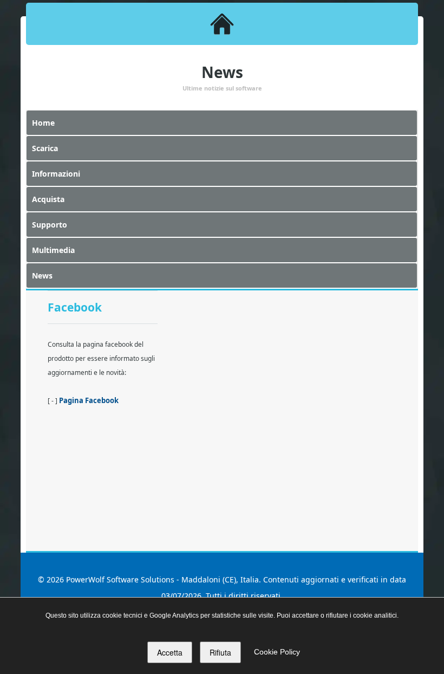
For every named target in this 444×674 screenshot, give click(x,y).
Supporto (49, 224)
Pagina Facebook (89, 400)
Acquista (48, 199)
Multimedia (53, 250)
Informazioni (56, 173)
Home (43, 123)
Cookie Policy (277, 651)
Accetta (169, 652)
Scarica (45, 148)
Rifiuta (220, 652)
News (42, 275)
